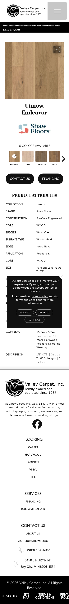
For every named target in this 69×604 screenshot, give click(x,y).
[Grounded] (41, 156)
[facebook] (37, 424)
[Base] (27, 156)
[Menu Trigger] (57, 11)
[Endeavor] (14, 156)
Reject (44, 312)
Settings (34, 319)
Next (63, 157)
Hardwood (20, 25)
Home (5, 25)
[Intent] (54, 156)
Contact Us (20, 178)
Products (28, 25)
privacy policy (39, 296)
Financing (50, 178)
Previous (6, 157)
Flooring (12, 25)
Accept (25, 312)
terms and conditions (29, 299)
